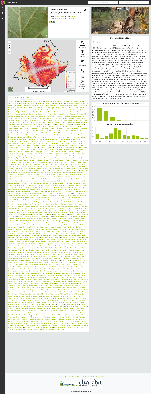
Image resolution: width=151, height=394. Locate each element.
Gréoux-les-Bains (29, 168)
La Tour (69, 193)
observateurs (27, 97)
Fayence (10, 160)
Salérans (42, 296)
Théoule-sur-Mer (62, 308)
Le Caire (53, 198)
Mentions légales (98, 376)
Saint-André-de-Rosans (72, 256)
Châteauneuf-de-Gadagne (75, 135)
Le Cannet (61, 198)
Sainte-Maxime (46, 267)
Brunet (57, 122)
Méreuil (39, 218)
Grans (79, 166)
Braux (75, 120)
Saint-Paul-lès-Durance (53, 288)
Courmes (50, 147)
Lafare (21, 179)
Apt (52, 103)
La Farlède (44, 179)
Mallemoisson (18, 214)
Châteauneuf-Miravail (35, 139)
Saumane (47, 298)
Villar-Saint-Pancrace (32, 325)
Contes (81, 145)
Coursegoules (58, 147)
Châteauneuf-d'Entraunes (16, 137)
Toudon (40, 311)
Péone (18, 235)
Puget (32, 242)
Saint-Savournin (30, 294)
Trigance (32, 315)
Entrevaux (66, 154)
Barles (24, 112)
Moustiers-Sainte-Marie (36, 229)
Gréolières (19, 168)
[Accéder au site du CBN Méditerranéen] (84, 384)
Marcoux (72, 214)
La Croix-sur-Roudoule (65, 177)
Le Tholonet (60, 208)
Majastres (31, 212)
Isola (9, 170)
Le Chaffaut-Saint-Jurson (47, 200)
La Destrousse (12, 179)
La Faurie (53, 179)
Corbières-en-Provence (15, 147)
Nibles (83, 229)
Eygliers (18, 158)
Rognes (71, 250)
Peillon (68, 233)
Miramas (26, 221)
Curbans (63, 149)
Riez (19, 250)
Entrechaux (48, 154)
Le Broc (37, 198)
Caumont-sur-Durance (61, 131)
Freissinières (64, 162)
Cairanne (11, 126)
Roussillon (74, 254)
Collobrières (26, 145)
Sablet (10, 256)
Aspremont (17, 105)
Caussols (73, 131)
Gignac (83, 164)
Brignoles (42, 122)
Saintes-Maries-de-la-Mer (60, 267)
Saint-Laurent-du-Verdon (72, 275)
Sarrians (34, 298)
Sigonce (61, 302)
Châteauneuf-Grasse (63, 137)
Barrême (36, 112)
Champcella (62, 133)
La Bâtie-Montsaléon (36, 172)
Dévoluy (19, 152)
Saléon (35, 296)
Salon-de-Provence (76, 296)
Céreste (29, 133)
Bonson (17, 120)
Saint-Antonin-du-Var (38, 258)
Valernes (48, 319)
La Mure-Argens (31, 185)
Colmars (43, 145)
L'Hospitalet (30, 210)
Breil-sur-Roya (83, 120)
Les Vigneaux (50, 208)
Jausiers (27, 170)
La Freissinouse (62, 179)
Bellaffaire (50, 116)
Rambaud (21, 246)
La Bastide (75, 170)
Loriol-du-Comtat (80, 210)
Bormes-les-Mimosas (29, 120)
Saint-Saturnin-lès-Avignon (67, 292)
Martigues (12, 216)
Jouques (59, 170)
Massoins (20, 216)
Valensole (40, 319)
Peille (62, 233)
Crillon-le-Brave (13, 149)
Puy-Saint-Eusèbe (39, 244)
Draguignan (39, 152)
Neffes (71, 229)
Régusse (66, 246)
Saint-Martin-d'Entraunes (25, 281)
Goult (58, 166)
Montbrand (49, 223)
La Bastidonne (23, 172)
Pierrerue (64, 237)
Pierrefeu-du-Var (54, 237)
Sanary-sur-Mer (13, 298)
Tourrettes (39, 313)
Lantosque (54, 185)
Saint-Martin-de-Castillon (51, 279)
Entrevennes (76, 154)
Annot (34, 103)
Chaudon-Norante (19, 143)
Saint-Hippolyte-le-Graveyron (18, 271)
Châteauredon (12, 141)
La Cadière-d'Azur (49, 175)
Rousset (60, 254)
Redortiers (58, 246)
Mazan (49, 216)
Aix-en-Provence (31, 101)
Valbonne (61, 317)
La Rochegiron (58, 189)
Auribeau (37, 108)
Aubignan (11, 108)
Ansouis (40, 103)
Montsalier (28, 227)
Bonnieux (11, 120)
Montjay (59, 225)
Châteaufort (61, 135)
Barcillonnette (74, 110)
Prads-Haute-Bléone (14, 242)
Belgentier (42, 116)
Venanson (62, 321)
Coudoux (42, 147)
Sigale (49, 302)
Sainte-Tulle (62, 269)
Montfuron (42, 225)
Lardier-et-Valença (52, 187)
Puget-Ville (75, 242)
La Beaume (71, 172)
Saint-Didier (19, 265)
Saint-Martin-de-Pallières (43, 281)
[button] (9, 47)
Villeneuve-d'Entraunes (31, 327)
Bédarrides (19, 116)
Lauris (23, 195)
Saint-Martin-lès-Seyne (31, 283)
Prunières (26, 242)
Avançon (11, 110)
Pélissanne (80, 233)
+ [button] (9, 45)
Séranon (17, 302)
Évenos (81, 156)
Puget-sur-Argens (53, 242)
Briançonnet (33, 122)
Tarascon (32, 308)
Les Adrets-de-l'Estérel (52, 204)
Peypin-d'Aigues (70, 235)
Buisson (63, 122)
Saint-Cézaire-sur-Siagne (79, 260)
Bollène (83, 118)
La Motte (56, 183)
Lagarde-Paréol (37, 181)
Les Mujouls (69, 206)
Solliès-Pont (12, 306)
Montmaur (82, 225)
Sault (40, 298)
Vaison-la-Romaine (36, 317)
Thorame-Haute (31, 311)
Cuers (45, 149)
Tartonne (40, 308)
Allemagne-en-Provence (59, 101)
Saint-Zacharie (27, 296)
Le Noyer (37, 202)
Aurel (30, 108)
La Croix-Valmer (80, 177)
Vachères (16, 317)
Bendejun (67, 116)
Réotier (10, 248)
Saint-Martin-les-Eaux (15, 283)
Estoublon (59, 156)
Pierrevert (72, 237)
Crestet (76, 147)
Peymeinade (47, 235)
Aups (25, 108)
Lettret (11, 210)
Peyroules (19, 237)
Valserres (81, 319)
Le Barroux (62, 195)
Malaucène (38, 212)
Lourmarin (11, 212)
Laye (50, 195)
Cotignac (35, 147)
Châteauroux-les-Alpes (37, 141)
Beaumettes (33, 114)
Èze (40, 158)
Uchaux (67, 315)
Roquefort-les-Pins (65, 252)
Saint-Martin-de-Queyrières (62, 281)
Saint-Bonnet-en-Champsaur (50, 260)
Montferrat (11, 225)
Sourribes (60, 306)
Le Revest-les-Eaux (22, 204)
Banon (49, 110)
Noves (38, 231)
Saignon (16, 256)
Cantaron (64, 126)
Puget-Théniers (65, 242)
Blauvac (72, 118)
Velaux (49, 321)
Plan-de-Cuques (33, 239)
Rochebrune (64, 250)
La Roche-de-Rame (28, 189)
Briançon (25, 122)
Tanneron (17, 308)
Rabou (86, 244)
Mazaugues (57, 216)
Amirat (80, 101)
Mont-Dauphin (74, 223)
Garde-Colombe (35, 164)
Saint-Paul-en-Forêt (37, 288)
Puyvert (72, 244)
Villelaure (85, 325)
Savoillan (15, 300)
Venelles (83, 321)
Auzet (82, 108)
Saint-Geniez (81, 269)
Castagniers (74, 129)
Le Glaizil (69, 200)
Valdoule (33, 319)
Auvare (76, 108)
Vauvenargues (34, 321)
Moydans (49, 229)
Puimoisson (11, 244)
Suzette (76, 306)
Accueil (60, 376)
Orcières (32, 233)
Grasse (84, 166)
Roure (54, 254)
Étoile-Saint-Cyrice (70, 156)
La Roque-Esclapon (70, 191)
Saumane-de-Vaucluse (58, 298)
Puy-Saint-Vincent (53, 244)
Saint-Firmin (71, 269)
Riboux (84, 248)
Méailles (64, 216)
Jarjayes (20, 170)
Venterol (26, 323)
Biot (59, 118)
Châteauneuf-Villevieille (72, 139)
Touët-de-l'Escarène (51, 311)
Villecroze (55, 325)
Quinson (79, 244)
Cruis (26, 149)
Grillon (39, 168)
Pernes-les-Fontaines (29, 235)
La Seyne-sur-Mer (59, 193)
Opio (76, 231)
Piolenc (85, 237)
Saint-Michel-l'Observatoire (53, 285)
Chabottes (53, 133)
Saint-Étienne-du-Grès (15, 269)
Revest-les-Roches (47, 248)
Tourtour (62, 313)
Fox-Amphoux (54, 162)
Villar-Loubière (14, 325)
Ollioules (64, 231)
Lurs (24, 212)
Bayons (79, 112)
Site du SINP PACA (70, 376)
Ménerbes (77, 216)
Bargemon (11, 112)
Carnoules (78, 126)
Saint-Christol (24, 262)
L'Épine (44, 202)
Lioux (50, 210)
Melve (71, 216)
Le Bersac (20, 198)
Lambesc (33, 183)
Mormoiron (58, 227)
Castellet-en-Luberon (22, 131)
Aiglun (10, 101)
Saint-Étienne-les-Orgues (48, 269)
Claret (68, 143)
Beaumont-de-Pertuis (45, 114)
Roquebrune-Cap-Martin (16, 252)
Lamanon (17, 183)
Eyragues (34, 158)
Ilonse (85, 168)
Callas (17, 126)
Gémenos (76, 164)
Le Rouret (33, 204)
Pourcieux (73, 239)
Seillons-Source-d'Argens (49, 300)
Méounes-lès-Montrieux (28, 218)
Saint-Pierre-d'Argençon (29, 290)
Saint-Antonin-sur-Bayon (54, 258)
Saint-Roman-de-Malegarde (32, 292)
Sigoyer (75, 302)
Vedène (42, 321)
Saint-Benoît (26, 260)
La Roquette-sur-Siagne (22, 193)
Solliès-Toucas (22, 306)
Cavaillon (80, 131)
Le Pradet (71, 202)
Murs (55, 229)
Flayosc (46, 160)
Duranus (57, 152)
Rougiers (33, 254)
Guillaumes (53, 168)
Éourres (83, 154)
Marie (78, 214)
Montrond (20, 227)
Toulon (72, 311)
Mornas (66, 227)
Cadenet (52, 124)
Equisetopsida (59, 16)
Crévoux (83, 147)
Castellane (83, 129)
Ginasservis (31, 166)
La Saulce (49, 193)
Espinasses (51, 156)
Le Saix (63, 204)
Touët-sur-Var (63, 311)
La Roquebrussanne (23, 191)
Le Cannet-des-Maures (73, 198)
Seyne (44, 302)
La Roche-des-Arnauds (44, 189)
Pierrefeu (44, 237)
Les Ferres (43, 206)
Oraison (19, 233)
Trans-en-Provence (79, 313)
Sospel (53, 306)
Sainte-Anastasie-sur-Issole (43, 265)
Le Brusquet (45, 198)
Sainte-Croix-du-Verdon (31, 267)
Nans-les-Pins (62, 229)
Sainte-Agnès (28, 265)
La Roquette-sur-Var (37, 193)
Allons (70, 101)
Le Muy (30, 202)
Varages (10, 321)
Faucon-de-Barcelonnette (63, 158)
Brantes (56, 120)
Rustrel (81, 254)
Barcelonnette (63, 110)
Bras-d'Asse (68, 120)
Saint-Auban (80, 258)
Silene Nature (12, 2)
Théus (71, 308)
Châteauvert (51, 141)
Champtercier (81, 133)
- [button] (9, 50)
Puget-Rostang (41, 242)
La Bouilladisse (19, 175)
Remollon (81, 246)
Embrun (70, 152)
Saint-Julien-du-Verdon (53, 273)
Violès (17, 329)
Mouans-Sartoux (75, 227)
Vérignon (49, 323)
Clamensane (55, 143)
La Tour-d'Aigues (78, 193)
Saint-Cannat (65, 260)
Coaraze (11, 145)
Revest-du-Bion (35, 248)
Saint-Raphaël (60, 290)
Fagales (73, 16)
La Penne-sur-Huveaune (16, 187)
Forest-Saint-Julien (24, 162)
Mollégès (58, 221)
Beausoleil (82, 114)
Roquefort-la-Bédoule (50, 252)
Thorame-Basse (19, 311)
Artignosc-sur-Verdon (72, 103)
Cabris (46, 124)
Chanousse (11, 135)
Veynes (72, 323)
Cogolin (17, 145)
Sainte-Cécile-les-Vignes (62, 265)
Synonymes (97, 42)
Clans (62, 143)
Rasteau (28, 246)
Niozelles (15, 231)
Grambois (72, 166)
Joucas (52, 170)
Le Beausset (12, 198)
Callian (23, 126)
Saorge (28, 298)
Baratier (55, 110)
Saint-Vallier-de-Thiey (63, 294)
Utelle (78, 315)
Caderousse (60, 124)
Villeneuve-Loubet (47, 327)
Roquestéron (77, 252)
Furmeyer (78, 162)
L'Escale (27, 206)
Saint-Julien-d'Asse (37, 273)
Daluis (74, 149)
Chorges (40, 143)
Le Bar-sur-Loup (72, 195)
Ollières (57, 231)
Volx (62, 329)
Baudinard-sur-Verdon (61, 112)
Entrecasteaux (39, 154)
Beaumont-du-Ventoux (61, 114)
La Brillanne (37, 175)
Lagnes (53, 181)
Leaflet (65, 91)
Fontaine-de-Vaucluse (57, 160)
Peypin (61, 235)
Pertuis (39, 235)
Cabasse (84, 122)
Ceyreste (37, 133)
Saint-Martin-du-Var (79, 281)
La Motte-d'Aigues (66, 183)
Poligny (53, 239)
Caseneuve (59, 129)
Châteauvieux (60, 141)
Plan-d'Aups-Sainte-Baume (18, 239)
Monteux (84, 223)
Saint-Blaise (35, 260)
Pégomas (56, 233)
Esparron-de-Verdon (39, 156)
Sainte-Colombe (77, 265)
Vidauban (80, 323)
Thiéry (82, 308)
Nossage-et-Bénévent (27, 231)
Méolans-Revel (14, 218)
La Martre (25, 183)
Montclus (65, 223)
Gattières (69, 164)
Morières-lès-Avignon (41, 227)
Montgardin (51, 225)
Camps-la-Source (47, 126)
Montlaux (75, 225)
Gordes (53, 166)
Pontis (66, 239)
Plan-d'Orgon (44, 239)
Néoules (77, 229)
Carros (52, 129)
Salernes (49, 296)
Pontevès (60, 239)
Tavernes (47, 308)
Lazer (55, 195)
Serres (38, 302)
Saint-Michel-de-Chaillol (34, 285)
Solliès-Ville (32, 306)
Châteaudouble (50, 135)
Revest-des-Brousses (21, 248)
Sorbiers (40, 306)
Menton (84, 216)
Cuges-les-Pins (54, 149)
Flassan (25, 160)
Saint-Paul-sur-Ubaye (69, 288)
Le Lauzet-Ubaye (79, 200)
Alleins (47, 101)
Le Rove (40, 204)
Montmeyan (12, 227)
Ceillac (23, 133)
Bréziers (17, 122)
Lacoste (47, 177)
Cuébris (39, 149)
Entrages (77, 152)
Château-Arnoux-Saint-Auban (34, 135)
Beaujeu (10, 114)
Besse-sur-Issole (19, 118)
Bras (61, 120)
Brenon (11, 122)
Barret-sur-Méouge (46, 112)
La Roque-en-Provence (54, 191)
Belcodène (34, 116)
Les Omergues (79, 206)
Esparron (21, 156)
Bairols (37, 110)
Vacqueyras (24, 317)
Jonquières (45, 170)
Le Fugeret (61, 200)
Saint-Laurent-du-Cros (39, 275)
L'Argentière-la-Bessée (74, 187)
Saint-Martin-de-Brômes (34, 279)
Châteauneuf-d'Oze (32, 137)
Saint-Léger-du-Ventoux (21, 277)
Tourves (69, 313)
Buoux (70, 122)
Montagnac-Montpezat (27, 223)
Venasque (70, 321)
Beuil (27, 118)
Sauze (76, 298)
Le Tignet (84, 208)
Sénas (68, 300)
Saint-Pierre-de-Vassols (46, 290)
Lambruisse (41, 183)
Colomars (50, 145)
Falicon (44, 158)
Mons (17, 223)
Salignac (56, 296)
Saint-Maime (43, 277)
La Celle (58, 175)
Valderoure (24, 319)
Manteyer (65, 214)
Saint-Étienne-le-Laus (31, 269)
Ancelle (16, 103)
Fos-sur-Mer (36, 162)
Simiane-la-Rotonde (42, 304)
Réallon (51, 246)
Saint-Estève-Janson (78, 267)
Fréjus (72, 162)
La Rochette (68, 189)
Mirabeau (11, 221)
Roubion (25, 254)
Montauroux (41, 223)
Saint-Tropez (50, 294)
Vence (77, 321)
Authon (70, 108)
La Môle (48, 183)
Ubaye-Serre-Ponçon (50, 315)
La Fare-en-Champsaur (32, 179)
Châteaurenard (24, 141)
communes (14, 97)
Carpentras (34, 129)
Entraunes (29, 154)
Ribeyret (77, 248)
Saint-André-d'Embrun (55, 256)
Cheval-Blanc (31, 143)
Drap (51, 152)
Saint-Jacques (34, 271)
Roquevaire (11, 254)
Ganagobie (12, 164)
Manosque (56, 214)
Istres (14, 170)
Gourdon (65, 166)
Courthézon (69, 147)
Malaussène (48, 212)
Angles (28, 103)
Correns (27, 147)
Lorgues (70, 210)
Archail (56, 103)
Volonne (56, 329)
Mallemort (27, 214)
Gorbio (46, 166)
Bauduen (73, 112)
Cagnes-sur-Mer (78, 124)
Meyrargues (62, 218)
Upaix (73, 315)
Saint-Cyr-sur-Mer (66, 262)
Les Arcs (70, 204)
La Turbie (17, 195)
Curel (69, 149)
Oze (50, 233)
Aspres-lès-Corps (37, 105)
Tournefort (18, 313)
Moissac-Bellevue (48, 221)
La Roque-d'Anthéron (39, 191)
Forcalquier (12, 162)
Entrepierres (58, 154)
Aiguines (22, 101)
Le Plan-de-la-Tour (54, 202)
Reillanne (74, 246)
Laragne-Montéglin (39, 187)
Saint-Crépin (54, 262)
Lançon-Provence (43, 185)
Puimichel (83, 242)
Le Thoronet (76, 208)
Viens (86, 323)
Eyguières (26, 158)
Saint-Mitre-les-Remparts (72, 285)
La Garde (72, 179)
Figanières (18, 160)
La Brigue (29, 175)
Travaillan (11, 315)
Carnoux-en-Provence (15, 129)
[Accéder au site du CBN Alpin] (97, 384)
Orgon (38, 233)
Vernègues (56, 323)
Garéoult (45, 164)
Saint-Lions (34, 277)
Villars (22, 325)
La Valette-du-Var (32, 195)
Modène (38, 221)
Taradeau (24, 308)
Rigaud (24, 250)
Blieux (78, 118)
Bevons (33, 118)
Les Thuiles (40, 208)
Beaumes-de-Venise (21, 114)
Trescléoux (19, 315)
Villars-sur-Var (45, 325)
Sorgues (47, 306)
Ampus (10, 103)
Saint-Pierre (82, 288)
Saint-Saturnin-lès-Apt (49, 292)
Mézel (77, 218)
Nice (9, 231)
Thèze (77, 308)
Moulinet (18, 229)
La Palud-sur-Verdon (72, 185)
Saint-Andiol (24, 256)
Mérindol (46, 218)
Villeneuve (19, 327)
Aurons (63, 108)
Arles (62, 103)
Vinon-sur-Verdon (72, 327)
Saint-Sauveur (82, 292)
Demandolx (11, 152)
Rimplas (31, 250)
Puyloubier (20, 244)
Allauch (41, 101)
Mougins (11, 229)
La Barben (67, 170)
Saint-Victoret (76, 294)
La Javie (73, 181)
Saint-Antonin (24, 258)
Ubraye (60, 315)
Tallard (10, 308)
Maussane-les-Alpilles (38, 216)
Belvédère (59, 116)
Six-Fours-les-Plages (72, 304)
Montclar (58, 223)
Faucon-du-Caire (79, 158)
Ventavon (19, 323)
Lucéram (19, 212)
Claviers (73, 143)
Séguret (30, 300)
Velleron (55, 321)
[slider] (29, 88)
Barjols (18, 112)
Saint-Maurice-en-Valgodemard (66, 283)
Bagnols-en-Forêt (27, 110)
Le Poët (64, 202)
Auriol (58, 108)
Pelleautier (11, 235)
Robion (48, 250)
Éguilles (63, 152)
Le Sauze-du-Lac (80, 204)
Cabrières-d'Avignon (28, 124)
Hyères (79, 168)
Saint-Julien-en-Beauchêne (71, 273)
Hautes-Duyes (70, 168)
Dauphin (80, 149)
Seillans (36, 300)
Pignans (79, 237)
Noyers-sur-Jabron (48, 231)
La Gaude (46, 181)
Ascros (10, 105)
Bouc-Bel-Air (41, 120)
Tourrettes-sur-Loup (51, 313)
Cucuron (32, 149)
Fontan (68, 160)
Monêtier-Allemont (78, 221)
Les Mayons (52, 206)
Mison (32, 221)
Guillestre (61, 168)
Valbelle (53, 317)
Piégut (32, 237)
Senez (74, 300)
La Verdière (43, 195)
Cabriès (39, 124)
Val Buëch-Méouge (71, 317)
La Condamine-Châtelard (35, 177)
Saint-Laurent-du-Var (55, 275)
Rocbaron (55, 250)
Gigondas (11, 166)
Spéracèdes (69, 306)
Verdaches (34, 323)
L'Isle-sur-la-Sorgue (60, 210)
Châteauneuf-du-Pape (48, 137)
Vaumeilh (25, 321)
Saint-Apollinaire (69, 258)
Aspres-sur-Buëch (50, 105)
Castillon (49, 131)
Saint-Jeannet (67, 271)
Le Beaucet (83, 195)
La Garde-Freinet (24, 181)
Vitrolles (28, 329)
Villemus (12, 327)
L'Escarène (34, 206)
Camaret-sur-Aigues (33, 126)
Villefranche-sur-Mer (73, 325)
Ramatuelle (12, 246)
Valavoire (47, 317)
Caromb (26, 129)
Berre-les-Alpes (76, 116)
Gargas (51, 164)
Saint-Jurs (27, 275)
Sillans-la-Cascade (14, 304)
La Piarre (28, 187)
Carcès (71, 126)
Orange (25, 233)
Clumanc (81, 143)
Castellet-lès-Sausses (38, 131)
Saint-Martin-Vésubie (48, 283)
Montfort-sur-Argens (31, 225)
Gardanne (25, 164)
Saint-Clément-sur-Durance (39, 262)
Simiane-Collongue (28, 304)
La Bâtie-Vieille (61, 172)
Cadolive (69, 124)
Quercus (71, 18)
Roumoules (47, 254)
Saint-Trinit (40, 294)
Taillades (84, 306)
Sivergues (60, 304)
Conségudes (73, 145)
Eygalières (11, 158)
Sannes (22, 298)
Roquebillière (79, 250)
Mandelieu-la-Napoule (39, 214)
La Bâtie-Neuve (49, 172)
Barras (30, 112)
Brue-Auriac (50, 122)
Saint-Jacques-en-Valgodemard (50, 271)
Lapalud (61, 185)
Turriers (38, 315)
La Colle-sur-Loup (19, 177)
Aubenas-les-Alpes (71, 105)
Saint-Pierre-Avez (14, 290)
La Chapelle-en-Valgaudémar (72, 175)
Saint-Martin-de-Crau (68, 279)
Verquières (65, 323)
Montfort (19, 225)
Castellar (11, 131)
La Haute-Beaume (63, 181)
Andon (22, 103)
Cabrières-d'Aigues (14, 124)
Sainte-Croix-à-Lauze (15, 267)
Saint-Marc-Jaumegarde (16, 279)
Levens (22, 210)
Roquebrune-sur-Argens (33, 252)
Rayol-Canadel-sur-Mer (40, 246)
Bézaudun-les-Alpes (50, 118)
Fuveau (85, 162)
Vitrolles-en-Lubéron (46, 329)
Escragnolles (12, 156)
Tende (53, 308)
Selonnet (62, 300)
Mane (50, 214)
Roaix (42, 250)
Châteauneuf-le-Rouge (79, 137)
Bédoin (27, 116)
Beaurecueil (74, 114)
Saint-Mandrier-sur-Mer (57, 277)
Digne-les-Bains (29, 152)
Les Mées (60, 206)
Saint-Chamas (13, 262)
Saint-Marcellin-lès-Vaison (74, 277)
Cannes (57, 126)
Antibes (46, 103)
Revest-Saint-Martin (61, 248)
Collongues (35, 145)
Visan (22, 329)
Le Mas (24, 202)
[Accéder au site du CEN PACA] (68, 384)
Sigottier (68, 302)
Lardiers (62, 187)
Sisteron (53, 304)
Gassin (62, 164)
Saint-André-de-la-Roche (38, 256)
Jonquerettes (35, 170)
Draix (46, 152)
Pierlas (38, 237)
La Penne (84, 185)
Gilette (24, 166)
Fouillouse (44, 162)
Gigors (18, 166)
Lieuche (38, 210)
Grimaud (45, 168)
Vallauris (54, 319)
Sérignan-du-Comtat (28, 302)
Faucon (51, 158)
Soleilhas (83, 304)
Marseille (85, 214)
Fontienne (75, 160)
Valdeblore (82, 317)
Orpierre (44, 233)
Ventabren (11, 323)
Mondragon (67, 221)
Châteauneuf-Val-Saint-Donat (53, 139)
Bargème (83, 110)
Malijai (71, 212)
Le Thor (67, 208)
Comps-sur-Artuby (61, 145)
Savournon (22, 300)
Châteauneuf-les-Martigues (17, 139)
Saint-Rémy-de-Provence (74, 290)
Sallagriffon (64, 296)
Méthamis (54, 218)
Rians (71, 248)
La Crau (54, 177)
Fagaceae (58, 18)
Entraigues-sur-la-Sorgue (16, 154)
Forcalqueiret (84, 160)
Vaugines (18, 321)
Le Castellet (25, 200)
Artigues (84, 103)
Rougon (39, 254)
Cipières (46, 143)
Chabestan (44, 133)
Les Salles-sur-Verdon (28, 208)
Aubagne (61, 105)
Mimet (82, 218)
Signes (55, 302)
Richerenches (12, 250)
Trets (26, 315)
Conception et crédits (84, 376)
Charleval (20, 135)
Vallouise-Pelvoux (65, 319)
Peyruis (26, 237)
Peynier (55, 235)
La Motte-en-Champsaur (16, 185)
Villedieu (62, 325)
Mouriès (24, 229)
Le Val (17, 210)
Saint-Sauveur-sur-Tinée (16, 294)
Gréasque (11, 168)
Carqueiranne (44, 129)
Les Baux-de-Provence (15, 206)
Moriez (51, 227)
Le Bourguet (29, 198)
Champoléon (72, 133)
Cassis (67, 129)
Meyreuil (71, 218)
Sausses (70, 298)
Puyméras (28, 244)
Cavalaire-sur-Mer (14, 133)
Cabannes (76, 122)
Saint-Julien (26, 273)
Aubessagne (83, 105)
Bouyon (49, 120)
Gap (19, 164)
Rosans (19, 254)
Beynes (39, 118)
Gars (56, 164)
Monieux (11, 223)
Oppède (82, 231)
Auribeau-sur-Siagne (48, 108)
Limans (44, 210)
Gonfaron (40, 166)
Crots (22, 149)
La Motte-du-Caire (80, 183)
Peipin (73, 233)
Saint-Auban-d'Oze (14, 260)
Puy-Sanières (64, 244)
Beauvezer (11, 116)
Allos (75, 101)
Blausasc (65, 118)
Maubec (27, 216)
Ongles (71, 231)
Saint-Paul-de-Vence (23, 288)
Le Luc (18, 202)
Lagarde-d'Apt (12, 181)
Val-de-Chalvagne (14, 319)
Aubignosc (19, 108)
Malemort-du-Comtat (60, 212)
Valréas (74, 319)
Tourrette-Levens (29, 313)
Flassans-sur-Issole (36, 160)
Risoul (37, 250)
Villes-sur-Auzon (59, 327)
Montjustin (66, 225)
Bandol (43, 110)
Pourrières (81, 239)
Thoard (10, 311)
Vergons (42, 323)
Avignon (17, 110)
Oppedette (11, 233)
